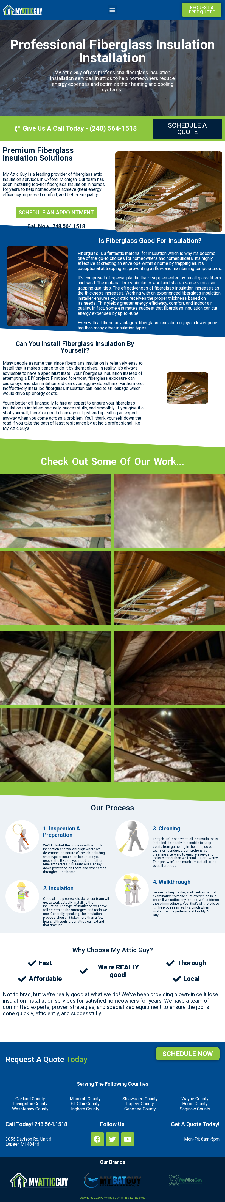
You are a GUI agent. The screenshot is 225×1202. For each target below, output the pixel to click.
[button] (112, 9)
